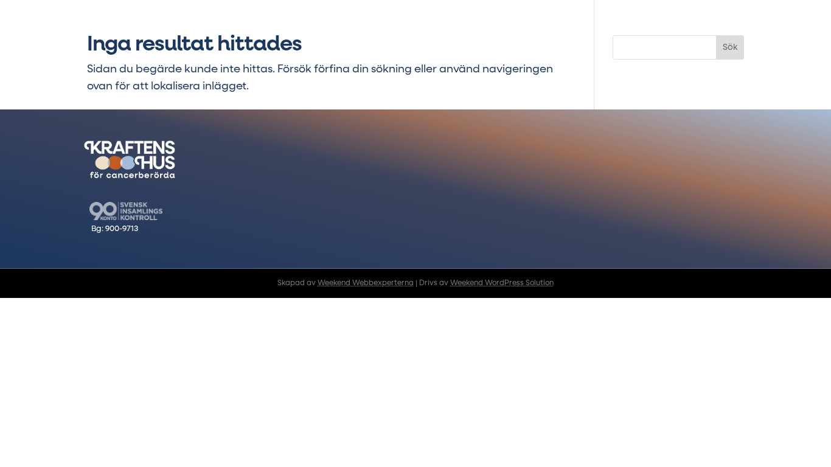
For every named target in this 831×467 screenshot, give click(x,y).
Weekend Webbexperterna (366, 283)
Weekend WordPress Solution (502, 283)
